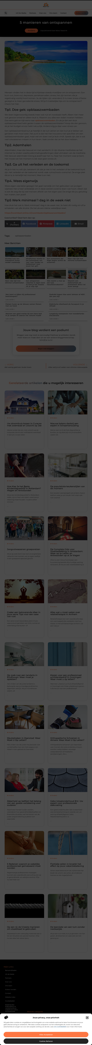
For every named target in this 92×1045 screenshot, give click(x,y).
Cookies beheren (46, 1041)
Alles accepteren (46, 1035)
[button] (87, 1017)
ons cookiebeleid (60, 1027)
